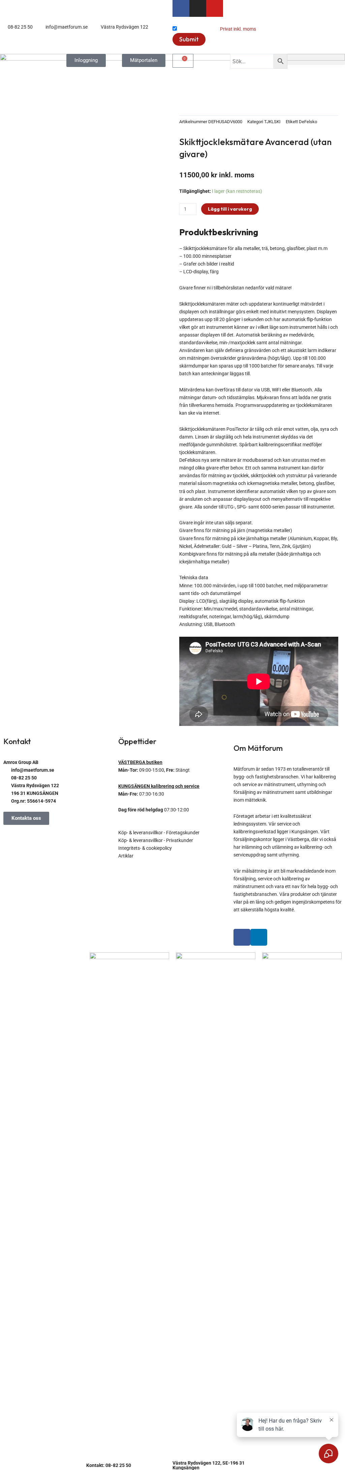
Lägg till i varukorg (230, 209)
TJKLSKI (272, 121)
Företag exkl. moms (198, 29)
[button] (316, 59)
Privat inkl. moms (238, 29)
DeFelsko (308, 121)
